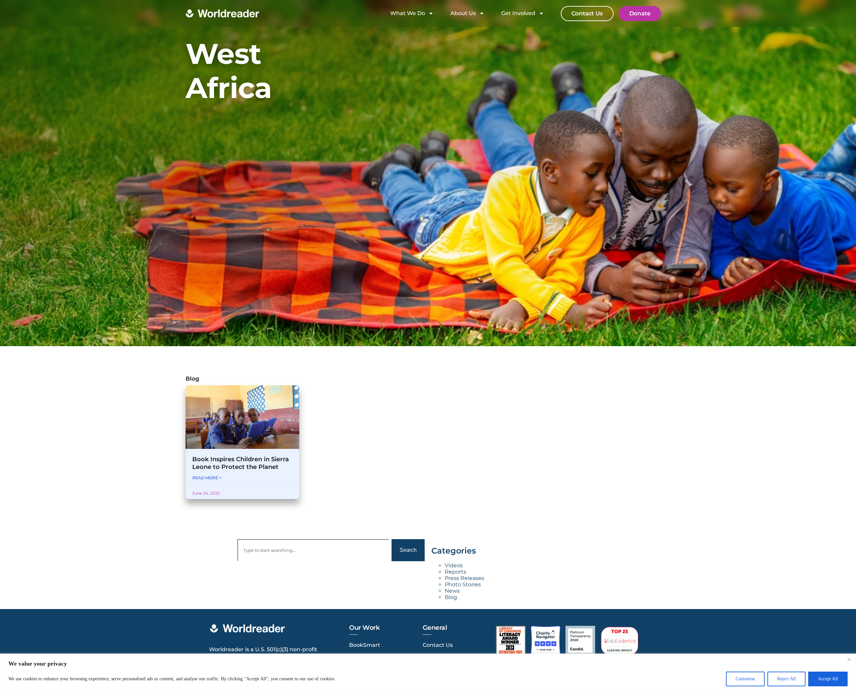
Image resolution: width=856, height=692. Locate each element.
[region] (428, 673)
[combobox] (313, 550)
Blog (451, 597)
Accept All (828, 678)
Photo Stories (463, 584)
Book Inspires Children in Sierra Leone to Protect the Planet (240, 463)
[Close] (849, 659)
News (452, 591)
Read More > (206, 477)
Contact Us (438, 645)
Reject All (786, 678)
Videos (454, 565)
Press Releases (464, 578)
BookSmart (364, 645)
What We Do (407, 13)
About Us (463, 13)
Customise (745, 678)
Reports (455, 572)
